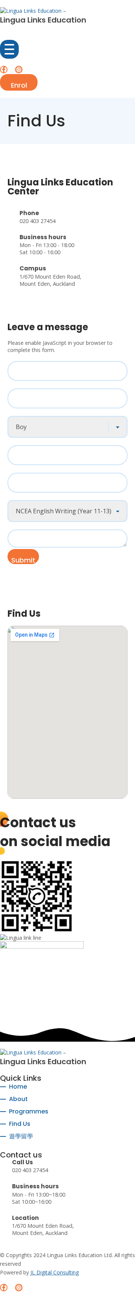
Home (18, 1086)
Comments (23, 525)
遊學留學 (21, 1136)
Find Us (19, 1123)
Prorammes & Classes (40, 496)
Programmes (28, 1111)
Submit (23, 559)
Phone (17, 441)
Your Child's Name (35, 357)
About (18, 1099)
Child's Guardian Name (41, 384)
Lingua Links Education (43, 20)
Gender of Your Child (38, 412)
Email (17, 469)
